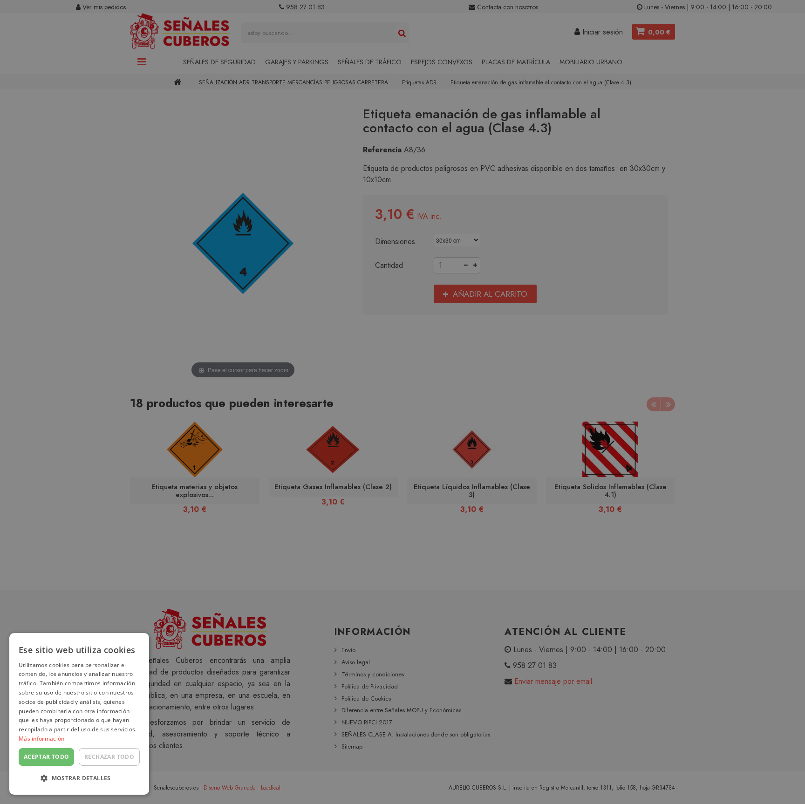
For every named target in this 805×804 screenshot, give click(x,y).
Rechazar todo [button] (109, 757)
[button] (79, 778)
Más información (42, 739)
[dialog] (79, 714)
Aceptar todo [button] (46, 757)
